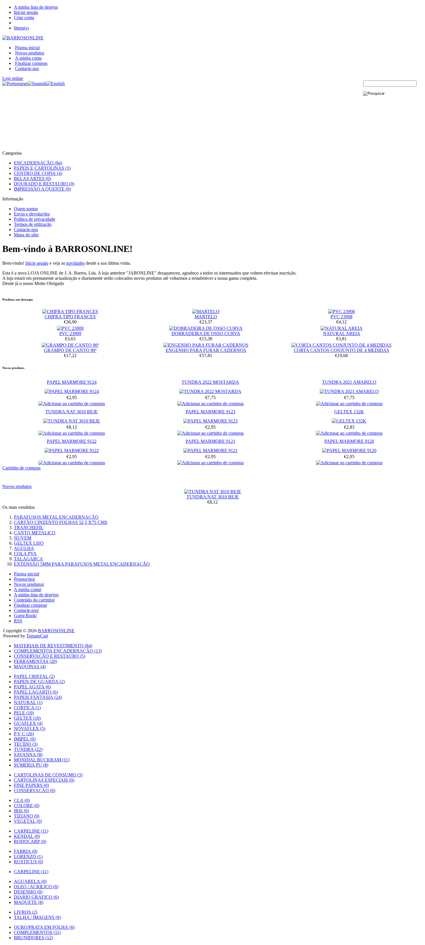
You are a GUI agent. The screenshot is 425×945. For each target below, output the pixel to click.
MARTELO (206, 316)
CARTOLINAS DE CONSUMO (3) (48, 774)
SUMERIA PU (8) (31, 765)
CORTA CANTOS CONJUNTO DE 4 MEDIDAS (341, 350)
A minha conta (28, 58)
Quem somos (26, 208)
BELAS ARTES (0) (32, 178)
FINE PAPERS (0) (31, 785)
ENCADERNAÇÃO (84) (38, 162)
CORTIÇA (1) (27, 707)
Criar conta (24, 17)
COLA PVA (25, 553)
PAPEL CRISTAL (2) (34, 676)
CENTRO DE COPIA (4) (38, 173)
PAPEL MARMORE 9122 (72, 441)
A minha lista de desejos (36, 7)
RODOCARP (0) (30, 841)
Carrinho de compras (21, 467)
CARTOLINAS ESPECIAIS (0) (44, 780)
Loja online (12, 78)
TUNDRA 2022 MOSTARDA (210, 382)
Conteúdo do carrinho (34, 599)
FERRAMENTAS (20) (35, 661)
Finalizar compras (31, 63)
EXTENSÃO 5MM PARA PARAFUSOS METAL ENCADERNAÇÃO (82, 564)
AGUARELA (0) (30, 881)
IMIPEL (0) (25, 738)
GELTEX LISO (29, 543)
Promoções (24, 579)
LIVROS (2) (25, 912)
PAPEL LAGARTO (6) (36, 692)
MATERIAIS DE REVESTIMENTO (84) (53, 645)
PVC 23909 (70, 333)
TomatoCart (37, 635)
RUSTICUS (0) (28, 861)
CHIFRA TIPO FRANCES (70, 316)
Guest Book (25, 615)
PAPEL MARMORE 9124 (72, 382)
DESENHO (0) (28, 891)
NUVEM (22, 537)
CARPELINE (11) (31, 831)
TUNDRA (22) (28, 749)
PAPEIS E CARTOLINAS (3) (42, 168)
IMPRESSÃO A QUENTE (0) (42, 189)
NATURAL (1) (28, 702)
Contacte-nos (27, 68)
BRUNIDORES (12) (33, 937)
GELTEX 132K (349, 411)
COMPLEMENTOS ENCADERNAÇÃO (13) (58, 650)
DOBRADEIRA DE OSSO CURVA (205, 333)
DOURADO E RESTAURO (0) (44, 183)
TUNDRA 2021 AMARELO (349, 382)
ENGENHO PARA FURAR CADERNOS (206, 350)
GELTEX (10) (27, 718)
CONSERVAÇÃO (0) (34, 790)
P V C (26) (24, 733)
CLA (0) (22, 800)
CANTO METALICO (35, 532)
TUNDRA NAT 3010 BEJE (71, 411)
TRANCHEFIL (28, 527)
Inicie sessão (36, 263)
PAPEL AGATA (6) (32, 686)
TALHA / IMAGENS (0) (37, 917)
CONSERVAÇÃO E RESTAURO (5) (49, 656)
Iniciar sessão (26, 12)
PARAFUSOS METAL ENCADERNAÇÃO (56, 517)
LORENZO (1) (28, 856)
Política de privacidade (34, 219)
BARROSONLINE (56, 630)
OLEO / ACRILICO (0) (36, 886)
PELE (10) (24, 712)
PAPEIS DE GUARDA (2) (39, 681)
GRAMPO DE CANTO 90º (70, 350)
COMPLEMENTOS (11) (37, 932)
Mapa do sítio (26, 234)
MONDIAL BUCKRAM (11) (41, 759)
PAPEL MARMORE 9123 (210, 411)
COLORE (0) (26, 805)
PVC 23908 (341, 316)
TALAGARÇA (28, 558)
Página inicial (27, 47)
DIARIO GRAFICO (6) (36, 897)
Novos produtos (29, 52)
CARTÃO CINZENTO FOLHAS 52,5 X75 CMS (60, 522)
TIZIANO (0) (26, 816)
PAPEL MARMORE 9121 (210, 441)
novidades (75, 263)
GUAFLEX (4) (28, 723)
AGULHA (24, 548)
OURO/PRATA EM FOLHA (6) (44, 927)
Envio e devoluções (32, 213)
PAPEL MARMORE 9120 (349, 441)
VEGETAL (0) (28, 821)
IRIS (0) (21, 810)
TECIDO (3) (26, 744)
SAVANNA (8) (28, 754)
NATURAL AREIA (341, 333)
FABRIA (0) (25, 851)
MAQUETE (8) (28, 902)
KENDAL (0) (27, 836)
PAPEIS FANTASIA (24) (38, 697)
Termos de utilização (32, 224)
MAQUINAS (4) (30, 666)
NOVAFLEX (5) (29, 728)
